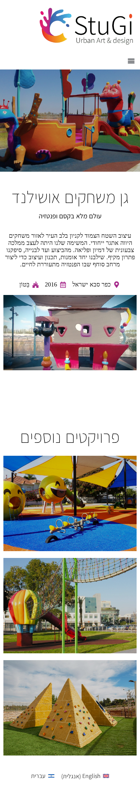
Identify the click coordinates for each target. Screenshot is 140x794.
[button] (131, 60)
